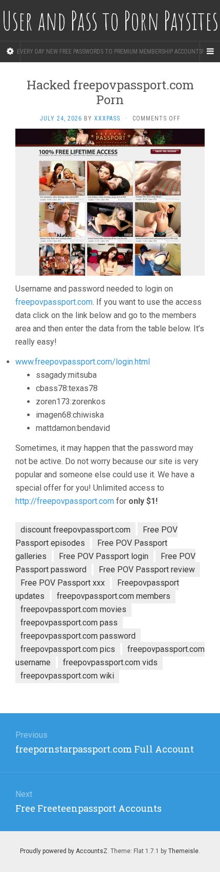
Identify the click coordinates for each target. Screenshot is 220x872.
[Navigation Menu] (210, 51)
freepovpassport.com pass (69, 622)
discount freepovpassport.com (75, 530)
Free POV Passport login (103, 556)
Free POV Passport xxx (62, 583)
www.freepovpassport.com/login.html (82, 362)
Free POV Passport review (147, 569)
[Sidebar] (10, 51)
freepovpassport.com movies (73, 609)
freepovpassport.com (54, 302)
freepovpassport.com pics (67, 649)
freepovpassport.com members (113, 596)
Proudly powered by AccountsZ (63, 851)
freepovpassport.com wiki (67, 676)
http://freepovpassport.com (64, 501)
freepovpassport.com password (78, 636)
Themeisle (183, 851)
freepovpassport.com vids (110, 662)
